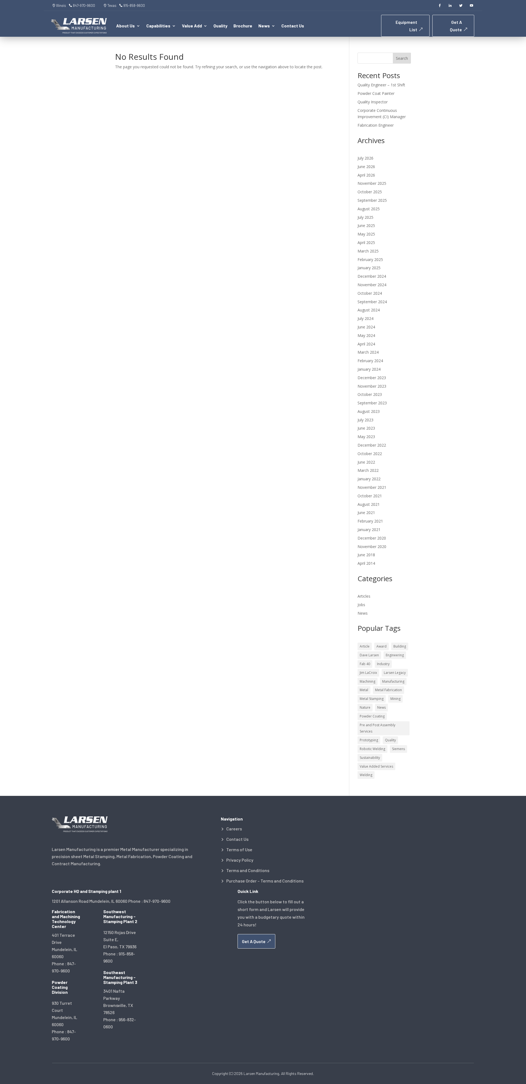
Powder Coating (372, 716)
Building (399, 646)
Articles (364, 596)
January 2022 (369, 478)
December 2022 (372, 445)
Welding (366, 775)
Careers (234, 828)
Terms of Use (239, 849)
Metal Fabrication (388, 690)
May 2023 (366, 436)
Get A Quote (456, 25)
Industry (383, 664)
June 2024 (366, 327)
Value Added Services (376, 766)
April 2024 (366, 344)
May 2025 (366, 234)
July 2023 (365, 419)
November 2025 (372, 183)
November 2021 (372, 487)
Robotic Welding (372, 749)
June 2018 (366, 554)
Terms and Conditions (247, 870)
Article (365, 646)
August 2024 (369, 310)
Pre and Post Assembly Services (377, 728)
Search (402, 58)
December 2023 (372, 377)
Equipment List (406, 25)
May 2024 (366, 335)
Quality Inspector (373, 101)
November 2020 (372, 546)
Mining (395, 698)
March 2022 (368, 470)
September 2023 (372, 402)
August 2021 (369, 504)
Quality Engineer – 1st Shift (381, 84)
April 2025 (366, 242)
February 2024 (370, 360)
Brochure (242, 26)
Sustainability (370, 757)
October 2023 (370, 394)
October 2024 (370, 293)
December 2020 (372, 538)
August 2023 (369, 411)
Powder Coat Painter (376, 93)
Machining (367, 681)
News (363, 613)
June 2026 (366, 166)
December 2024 (372, 276)
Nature (365, 707)
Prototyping (369, 740)
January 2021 (369, 529)
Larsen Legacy (395, 672)
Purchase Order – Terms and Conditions (265, 880)
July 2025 (365, 217)
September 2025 (372, 200)
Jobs (361, 604)
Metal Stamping (372, 698)
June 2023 (366, 428)
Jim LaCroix (368, 672)
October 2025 (370, 191)
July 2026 (365, 158)
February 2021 (370, 521)
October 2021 (370, 495)
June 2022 (366, 462)
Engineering (395, 655)
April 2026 (366, 175)
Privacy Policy (239, 860)
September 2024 (372, 301)
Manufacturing (393, 681)
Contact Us (292, 26)
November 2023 (372, 386)
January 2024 (369, 369)
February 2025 (370, 259)
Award (381, 646)
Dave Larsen (369, 655)
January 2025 (369, 267)
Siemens (398, 749)
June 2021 (366, 512)
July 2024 (365, 318)
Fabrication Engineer (376, 125)
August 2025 (369, 208)
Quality (220, 26)
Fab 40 (365, 664)
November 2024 (372, 284)
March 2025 (368, 251)
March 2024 (368, 352)
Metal (364, 690)
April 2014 (366, 563)
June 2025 (366, 225)
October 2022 (370, 453)
